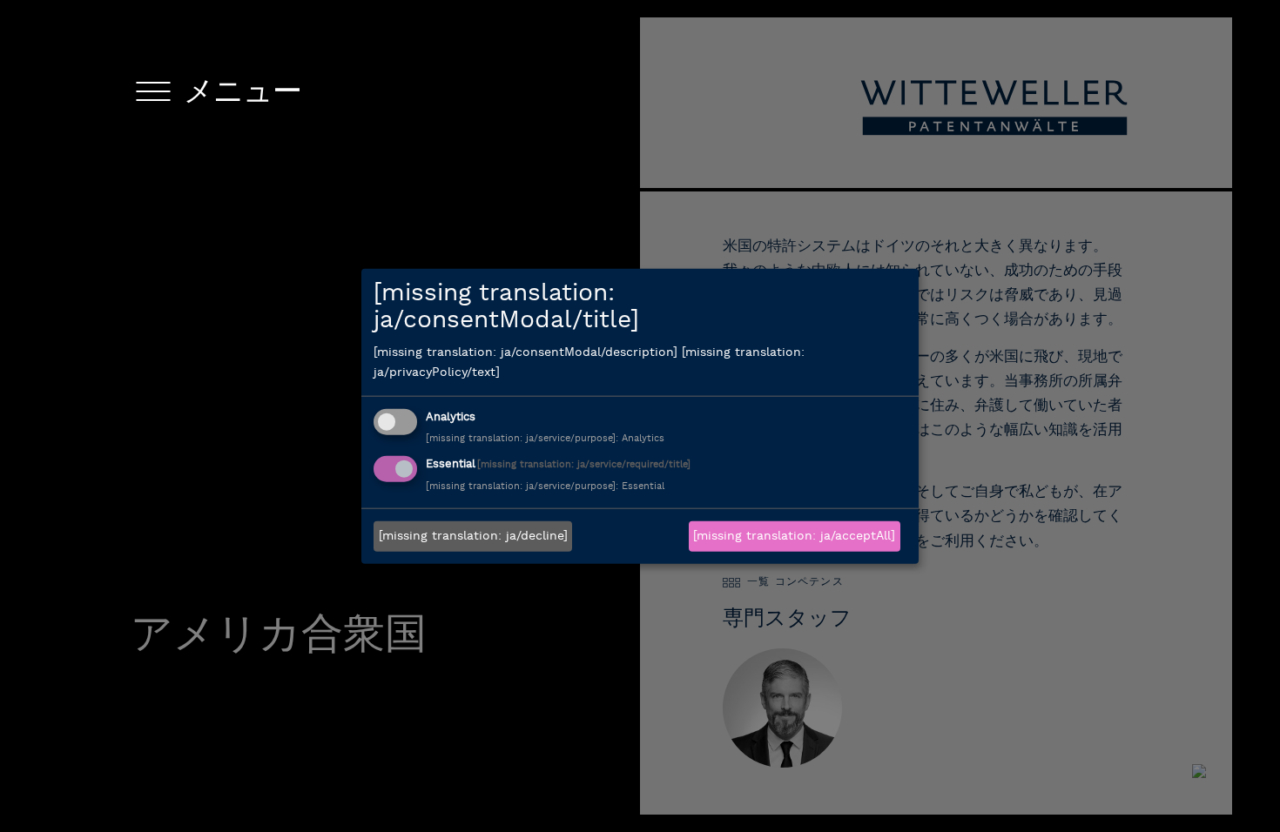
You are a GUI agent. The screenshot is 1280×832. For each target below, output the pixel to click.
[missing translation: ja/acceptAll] (794, 536)
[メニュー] (153, 95)
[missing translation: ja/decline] (473, 536)
